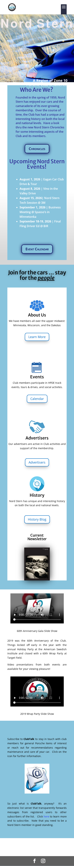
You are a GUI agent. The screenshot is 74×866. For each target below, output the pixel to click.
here (46, 816)
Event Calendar (37, 249)
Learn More (37, 337)
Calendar (37, 398)
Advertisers (37, 462)
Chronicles (37, 148)
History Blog (37, 519)
